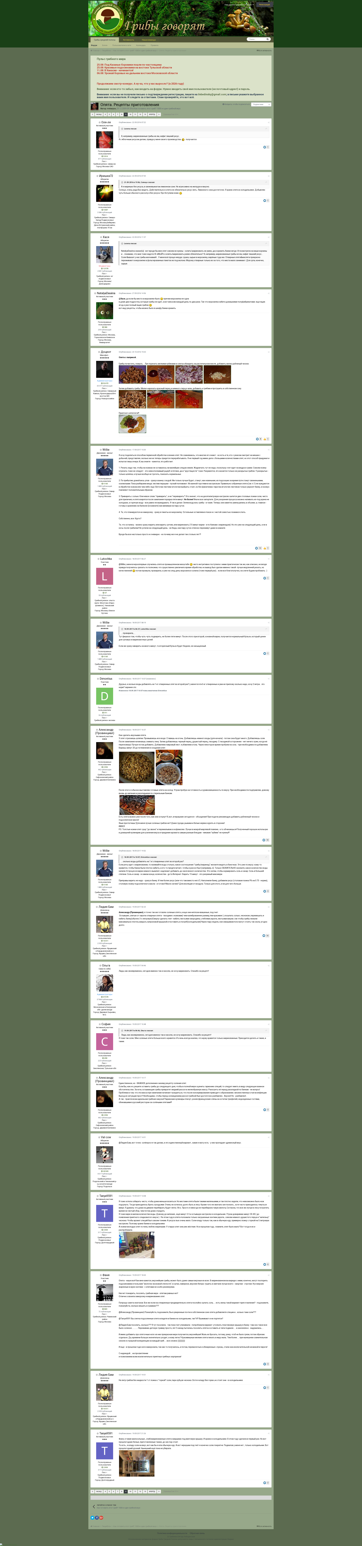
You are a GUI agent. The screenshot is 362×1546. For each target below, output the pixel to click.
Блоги (104, 45)
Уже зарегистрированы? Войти (238, 5)
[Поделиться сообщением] (268, 122)
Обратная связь (197, 1533)
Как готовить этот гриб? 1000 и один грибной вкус (157, 108)
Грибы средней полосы (104, 40)
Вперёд (152, 114)
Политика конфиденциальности (172, 1533)
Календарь (141, 45)
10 (130, 114)
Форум (94, 45)
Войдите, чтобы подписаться (237, 104)
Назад (99, 114)
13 (145, 114)
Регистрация (264, 5)
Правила (154, 45)
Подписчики (258, 104)
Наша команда (149, 40)
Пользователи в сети (121, 45)
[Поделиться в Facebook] (97, 1518)
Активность (128, 40)
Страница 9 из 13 (170, 114)
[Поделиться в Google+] (101, 1518)
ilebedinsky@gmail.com (212, 94)
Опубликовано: (132, 122)
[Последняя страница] (159, 114)
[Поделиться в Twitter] (92, 1518)
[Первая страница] (92, 114)
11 (135, 114)
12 (140, 114)
